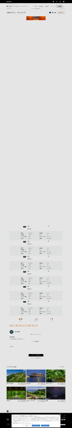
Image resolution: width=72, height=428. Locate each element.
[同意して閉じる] (60, 414)
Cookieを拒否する (36, 425)
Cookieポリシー (22, 422)
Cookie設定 (27, 425)
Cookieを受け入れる (45, 425)
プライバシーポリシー (25, 423)
